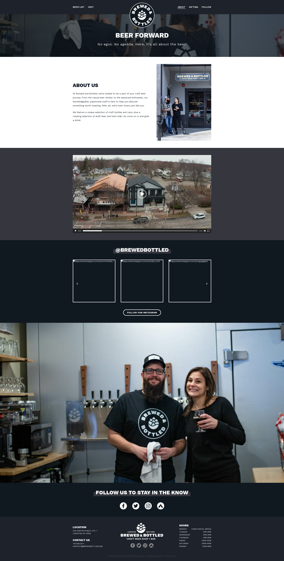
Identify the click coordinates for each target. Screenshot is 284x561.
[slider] (140, 230)
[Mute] (205, 231)
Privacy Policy (169, 556)
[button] (142, 194)
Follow (206, 7)
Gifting (193, 7)
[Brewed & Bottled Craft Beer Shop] (142, 15)
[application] (142, 194)
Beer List (78, 7)
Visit (91, 7)
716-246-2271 (78, 544)
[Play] (76, 231)
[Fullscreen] (208, 231)
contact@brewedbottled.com (88, 546)
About (181, 7)
